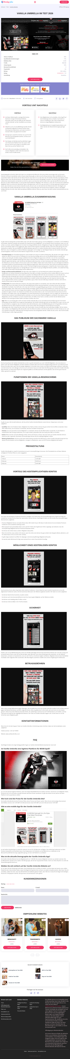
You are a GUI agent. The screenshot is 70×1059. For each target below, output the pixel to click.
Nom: (2, 887)
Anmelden (64, 2)
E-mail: (38, 887)
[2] (9, 884)
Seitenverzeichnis (32, 1051)
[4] (12, 884)
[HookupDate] (4, 970)
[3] (10, 884)
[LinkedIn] (60, 98)
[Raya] (37, 976)
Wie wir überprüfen (6, 1016)
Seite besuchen (35, 79)
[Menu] (35, 2)
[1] (7, 884)
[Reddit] (31, 993)
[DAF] (37, 970)
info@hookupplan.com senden (53, 1006)
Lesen (11, 944)
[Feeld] (4, 976)
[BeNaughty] (44, 89)
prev (32, 955)
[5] (13, 884)
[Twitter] (63, 98)
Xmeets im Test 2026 (14, 982)
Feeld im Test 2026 (13, 976)
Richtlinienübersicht (6, 1019)
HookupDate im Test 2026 (15, 970)
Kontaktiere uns (42, 1051)
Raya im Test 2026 (47, 976)
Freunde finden (21, 1011)
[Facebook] (56, 98)
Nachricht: (4, 894)
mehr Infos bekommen (48, 165)
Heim (25, 1051)
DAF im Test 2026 (46, 970)
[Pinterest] (66, 98)
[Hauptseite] (9, 2)
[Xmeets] (4, 982)
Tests (2, 1002)
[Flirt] (25, 89)
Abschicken (7, 907)
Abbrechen (18, 907)
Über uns (3, 1009)
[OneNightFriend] (35, 89)
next (37, 955)
